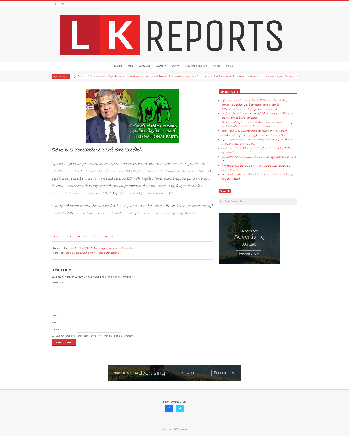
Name (54, 315)
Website (55, 329)
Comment (57, 282)
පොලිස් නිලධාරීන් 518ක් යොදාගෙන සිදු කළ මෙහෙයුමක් (102, 248)
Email (54, 322)
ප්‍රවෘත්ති (85, 236)
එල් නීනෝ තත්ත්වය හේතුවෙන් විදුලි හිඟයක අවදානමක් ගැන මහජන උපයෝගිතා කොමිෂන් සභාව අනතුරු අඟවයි (136, 76)
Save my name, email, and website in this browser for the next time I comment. (95, 335)
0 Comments (106, 236)
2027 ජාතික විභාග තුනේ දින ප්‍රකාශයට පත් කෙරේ (232, 76)
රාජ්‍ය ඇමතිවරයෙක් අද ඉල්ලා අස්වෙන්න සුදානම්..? (93, 252)
